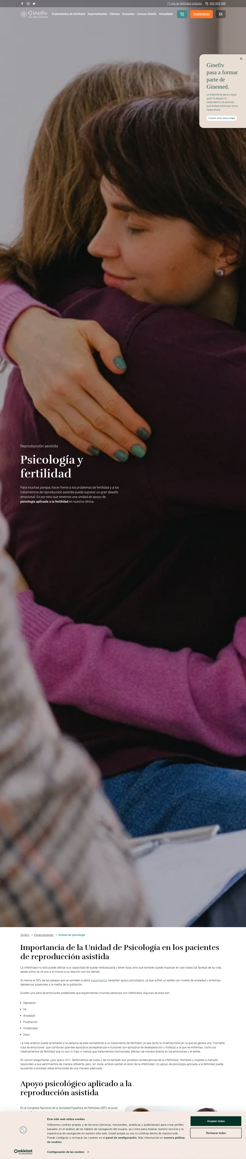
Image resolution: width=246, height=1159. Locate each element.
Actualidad (166, 14)
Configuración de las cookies (65, 1151)
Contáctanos (201, 14)
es (220, 14)
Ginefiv (25, 935)
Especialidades (97, 14)
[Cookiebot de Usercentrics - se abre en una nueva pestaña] (23, 1152)
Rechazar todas (216, 1132)
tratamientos (99, 980)
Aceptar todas (216, 1121)
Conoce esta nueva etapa (221, 118)
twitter (34, 3)
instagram (28, 3)
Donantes (128, 14)
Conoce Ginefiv (146, 14)
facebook (22, 3)
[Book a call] (182, 14)
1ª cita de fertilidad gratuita (184, 3)
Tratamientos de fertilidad (68, 14)
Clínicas (115, 14)
